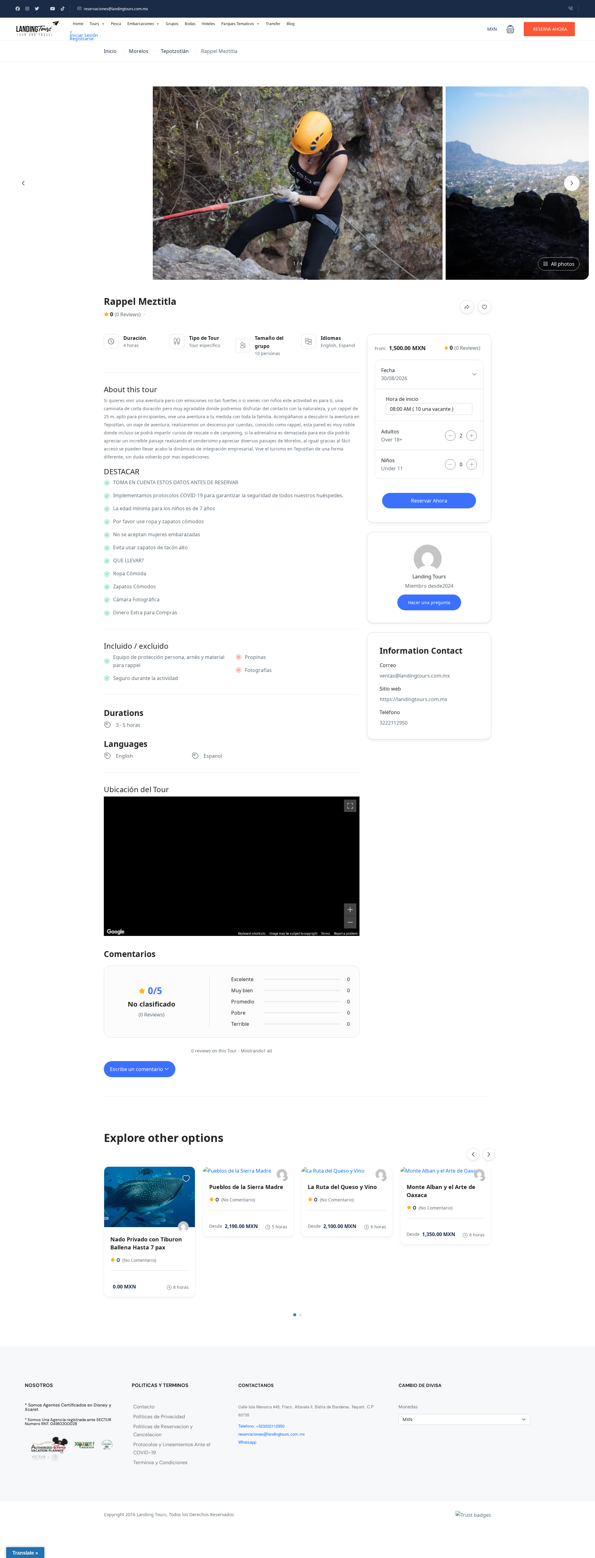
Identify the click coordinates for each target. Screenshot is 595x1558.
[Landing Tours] (183, 1226)
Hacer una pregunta (429, 602)
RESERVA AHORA (550, 29)
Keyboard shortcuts (252, 933)
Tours (94, 23)
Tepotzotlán (175, 51)
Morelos (138, 51)
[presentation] (23, 183)
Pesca (116, 23)
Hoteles (208, 23)
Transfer (273, 23)
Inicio (110, 51)
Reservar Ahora (429, 500)
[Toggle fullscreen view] (350, 806)
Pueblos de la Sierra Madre (246, 1187)
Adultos (390, 431)
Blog (290, 23)
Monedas (408, 1407)
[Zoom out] (350, 922)
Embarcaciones (140, 23)
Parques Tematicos (237, 23)
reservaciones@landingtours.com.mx (116, 8)
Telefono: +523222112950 (261, 1426)
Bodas (190, 23)
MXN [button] (492, 29)
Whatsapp (247, 1442)
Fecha (388, 370)
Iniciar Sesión (84, 35)
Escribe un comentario (137, 1069)
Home (78, 23)
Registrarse (82, 39)
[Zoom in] (350, 909)
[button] (510, 29)
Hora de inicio (402, 399)
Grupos (172, 23)
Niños (388, 460)
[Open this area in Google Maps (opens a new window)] (115, 932)
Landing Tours (429, 576)
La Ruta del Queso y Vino (342, 1187)
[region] (231, 866)
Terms (325, 933)
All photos (563, 264)
